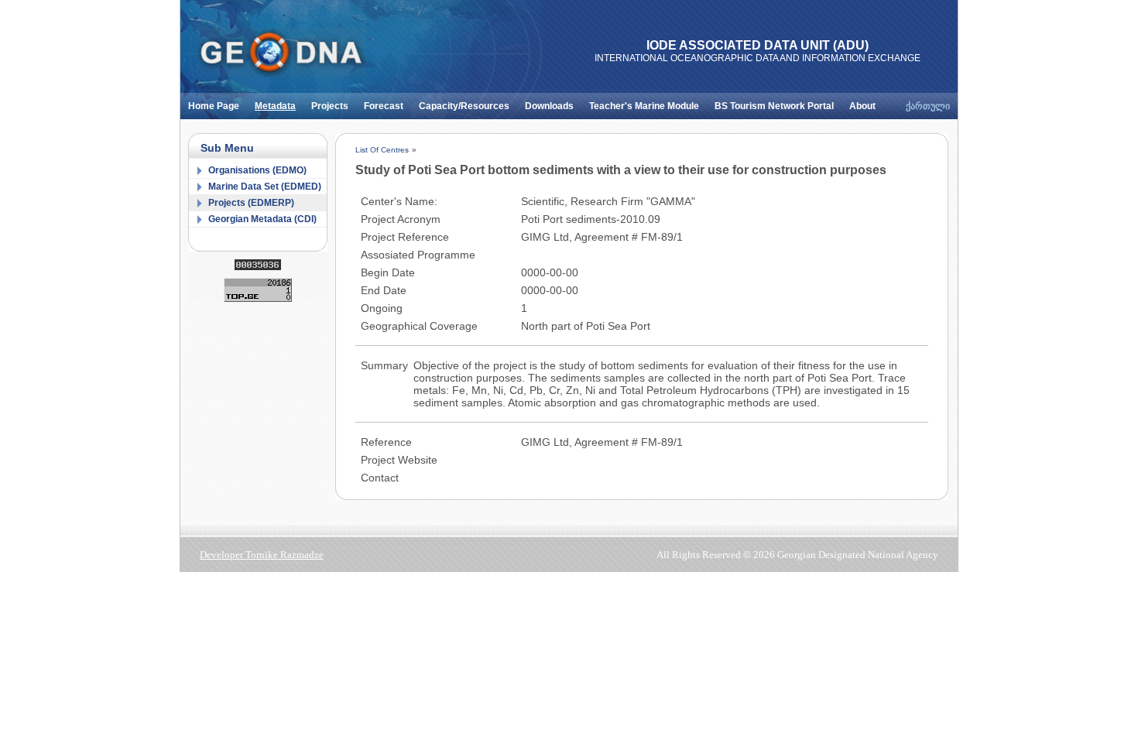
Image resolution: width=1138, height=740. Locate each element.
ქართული (928, 106)
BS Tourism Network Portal (774, 106)
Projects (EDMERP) (251, 202)
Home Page (213, 106)
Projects (329, 106)
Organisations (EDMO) (257, 170)
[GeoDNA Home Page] (281, 52)
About (862, 106)
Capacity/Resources (464, 106)
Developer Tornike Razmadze (262, 554)
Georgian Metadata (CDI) (262, 219)
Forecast (383, 106)
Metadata (275, 106)
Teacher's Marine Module (644, 106)
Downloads (549, 106)
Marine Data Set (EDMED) (264, 186)
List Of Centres (382, 150)
